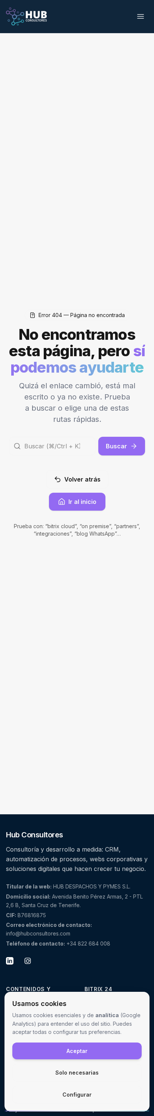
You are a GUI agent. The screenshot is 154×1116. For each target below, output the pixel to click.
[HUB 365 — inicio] (26, 16)
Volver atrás (82, 479)
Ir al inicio (82, 501)
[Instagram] (30, 964)
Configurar (77, 1094)
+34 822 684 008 (88, 943)
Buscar (116, 446)
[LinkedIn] (12, 964)
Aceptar (77, 1051)
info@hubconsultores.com (38, 933)
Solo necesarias (77, 1072)
